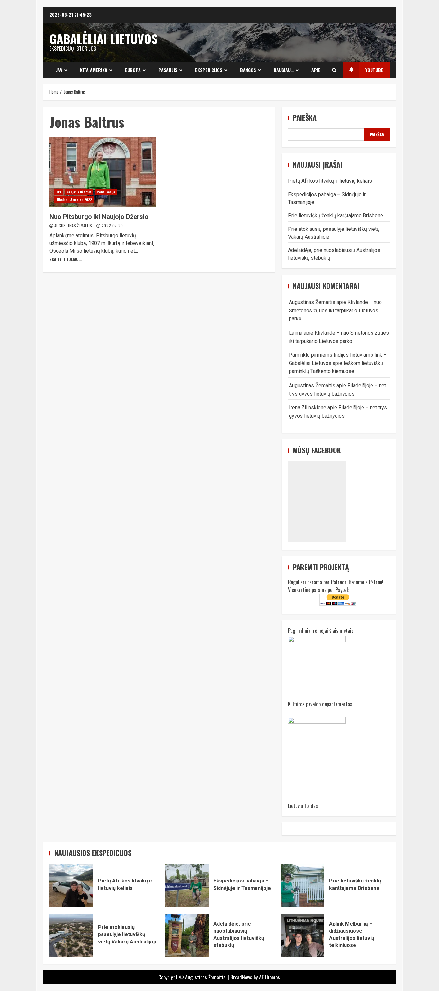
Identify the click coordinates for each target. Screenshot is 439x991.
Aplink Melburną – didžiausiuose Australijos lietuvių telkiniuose (302, 935)
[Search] (334, 70)
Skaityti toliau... (65, 259)
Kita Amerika (93, 69)
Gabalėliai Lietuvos (103, 39)
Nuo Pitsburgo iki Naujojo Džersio (102, 172)
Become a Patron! (366, 582)
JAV (59, 69)
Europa (133, 69)
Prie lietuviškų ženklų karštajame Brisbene (335, 216)
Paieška (305, 117)
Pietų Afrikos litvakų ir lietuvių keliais (330, 181)
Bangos (248, 69)
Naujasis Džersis (79, 191)
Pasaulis (167, 69)
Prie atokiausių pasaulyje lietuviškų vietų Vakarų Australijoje (71, 935)
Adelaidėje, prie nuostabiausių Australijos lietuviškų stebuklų (187, 935)
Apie (315, 69)
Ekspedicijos (208, 69)
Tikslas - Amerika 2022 (74, 199)
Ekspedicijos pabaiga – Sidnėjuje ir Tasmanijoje (187, 885)
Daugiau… (284, 69)
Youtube (374, 69)
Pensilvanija (106, 191)
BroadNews (241, 977)
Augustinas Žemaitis (73, 225)
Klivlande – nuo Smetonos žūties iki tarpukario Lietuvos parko (335, 310)
